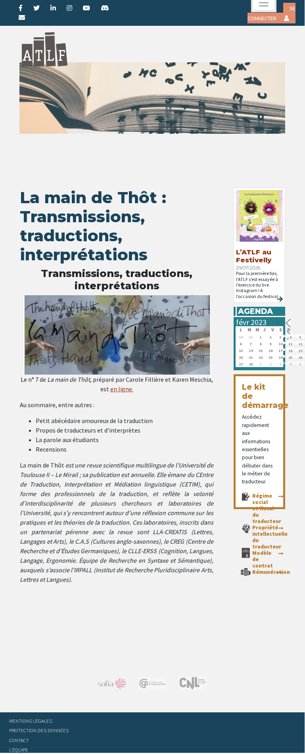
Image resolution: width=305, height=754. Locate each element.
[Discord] (105, 8)
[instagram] (69, 8)
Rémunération (271, 571)
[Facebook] (21, 8)
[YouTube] (86, 8)
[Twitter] (36, 8)
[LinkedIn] (53, 8)
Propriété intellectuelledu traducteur (270, 537)
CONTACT (19, 740)
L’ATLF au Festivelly (253, 256)
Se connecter (271, 13)
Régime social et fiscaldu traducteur (266, 508)
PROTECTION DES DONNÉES (39, 730)
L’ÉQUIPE (18, 749)
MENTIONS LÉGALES (30, 720)
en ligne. (121, 389)
